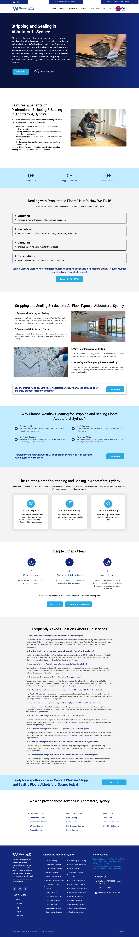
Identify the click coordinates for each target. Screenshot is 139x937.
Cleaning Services (37, 813)
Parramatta (117, 869)
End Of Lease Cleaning (75, 813)
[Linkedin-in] (14, 2)
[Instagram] (18, 2)
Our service (119, 354)
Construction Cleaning (38, 822)
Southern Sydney (99, 859)
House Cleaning (72, 830)
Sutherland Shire (106, 869)
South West (103, 861)
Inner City (111, 866)
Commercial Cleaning (38, 818)
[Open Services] (76, 8)
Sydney (38, 334)
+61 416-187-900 (47, 72)
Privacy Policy (121, 931)
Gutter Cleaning (108, 818)
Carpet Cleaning (72, 822)
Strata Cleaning (36, 830)
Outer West (113, 861)
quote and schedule (74, 580)
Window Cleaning (36, 826)
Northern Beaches (100, 866)
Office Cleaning (108, 813)
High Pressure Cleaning (75, 826)
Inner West (110, 859)
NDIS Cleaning (71, 818)
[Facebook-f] (10, 2)
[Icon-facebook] (14, 889)
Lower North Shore (104, 864)
